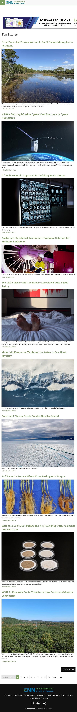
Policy (63, 695)
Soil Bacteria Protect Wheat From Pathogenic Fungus (33, 476)
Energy (32, 695)
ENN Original (18, 695)
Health (32, 698)
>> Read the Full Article (9, 109)
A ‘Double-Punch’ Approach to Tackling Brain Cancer (33, 175)
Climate (26, 695)
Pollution (50, 695)
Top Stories (8, 695)
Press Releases (42, 698)
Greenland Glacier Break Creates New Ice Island (30, 416)
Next (54, 677)
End (60, 677)
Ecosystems (40, 695)
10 (49, 677)
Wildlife (57, 695)
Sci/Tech (70, 695)
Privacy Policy (48, 708)
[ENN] (15, 2)
